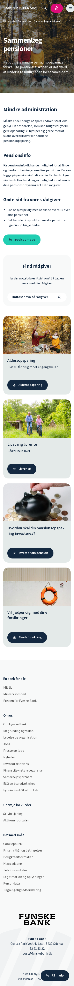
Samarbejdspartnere (17, 777)
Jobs (6, 744)
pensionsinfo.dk (18, 165)
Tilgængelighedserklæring (22, 890)
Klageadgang (12, 864)
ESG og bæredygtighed (19, 784)
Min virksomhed (14, 694)
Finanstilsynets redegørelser (23, 770)
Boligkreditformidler (18, 857)
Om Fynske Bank (15, 724)
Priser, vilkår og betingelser (22, 850)
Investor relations (16, 764)
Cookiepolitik (12, 844)
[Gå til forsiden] (20, 8)
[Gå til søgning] (45, 8)
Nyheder (9, 757)
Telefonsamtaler (15, 870)
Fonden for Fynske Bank (20, 701)
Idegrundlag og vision (18, 731)
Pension (22, 21)
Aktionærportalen (16, 820)
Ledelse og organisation (20, 737)
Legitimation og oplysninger (23, 877)
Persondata (11, 883)
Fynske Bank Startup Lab (20, 790)
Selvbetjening (13, 814)
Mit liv (6, 21)
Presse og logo (13, 751)
